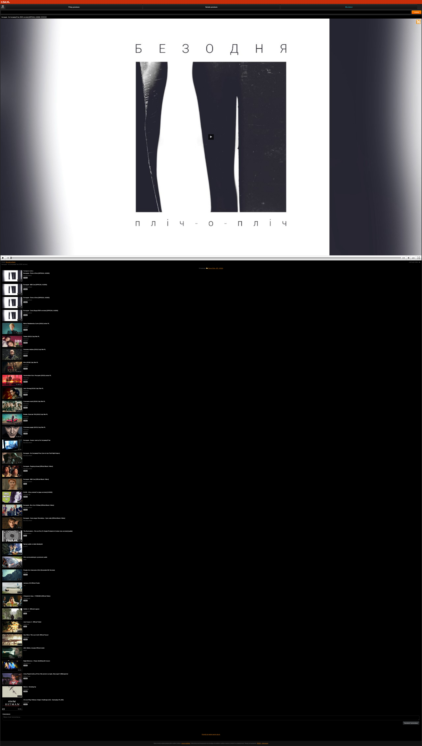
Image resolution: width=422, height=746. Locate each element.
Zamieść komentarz (411, 723)
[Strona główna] (5, 2)
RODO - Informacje (262, 743)
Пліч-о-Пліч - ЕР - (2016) (215, 268)
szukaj (416, 12)
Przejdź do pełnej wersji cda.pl (211, 734)
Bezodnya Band (10, 262)
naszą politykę (185, 743)
